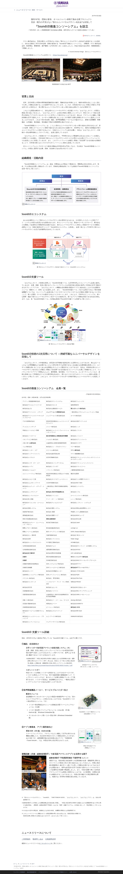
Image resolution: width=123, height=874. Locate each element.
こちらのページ (45, 843)
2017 (33, 864)
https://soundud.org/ (60, 55)
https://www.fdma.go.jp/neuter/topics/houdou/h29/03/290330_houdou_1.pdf (50, 665)
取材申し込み (38, 839)
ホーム (15, 864)
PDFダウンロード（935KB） (92, 35)
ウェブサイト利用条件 (19, 872)
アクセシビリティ (43, 872)
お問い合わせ (73, 872)
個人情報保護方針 (31, 872)
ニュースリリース (23, 10)
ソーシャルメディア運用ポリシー (58, 872)
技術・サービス (37, 10)
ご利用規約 (26, 839)
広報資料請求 (50, 839)
